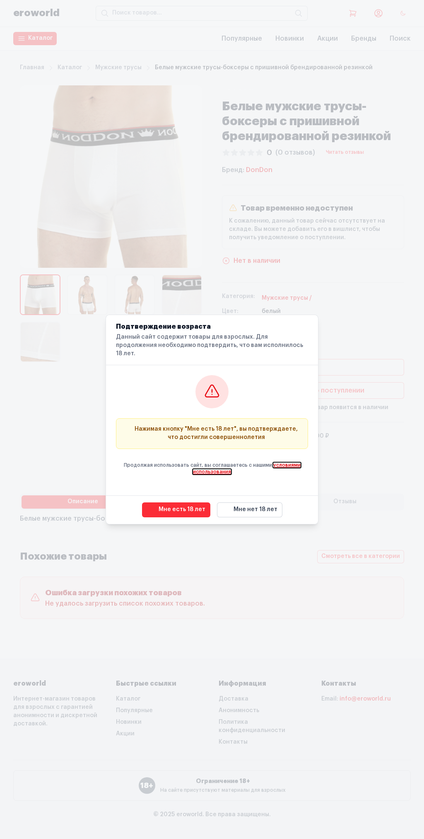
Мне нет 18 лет (255, 509)
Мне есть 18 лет (182, 509)
